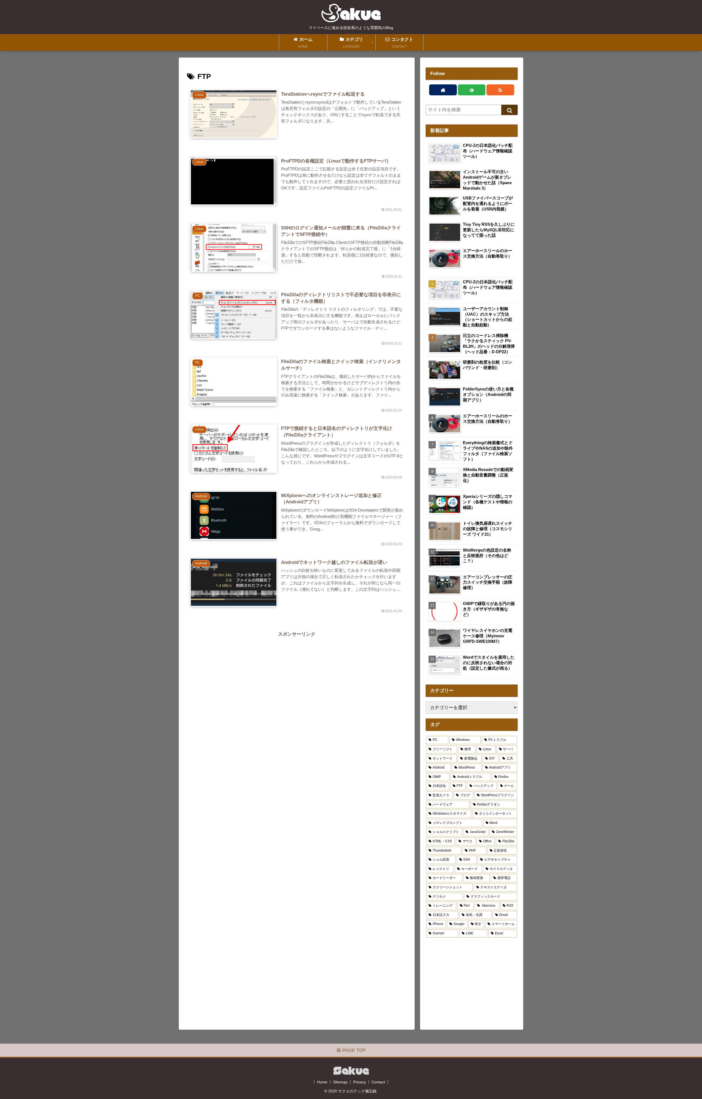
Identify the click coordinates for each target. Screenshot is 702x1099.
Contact (378, 1082)
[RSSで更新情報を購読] (500, 89)
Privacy (359, 1082)
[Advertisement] (296, 677)
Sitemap (340, 1082)
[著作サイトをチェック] (443, 89)
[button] (509, 110)
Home (322, 1082)
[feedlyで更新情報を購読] (472, 89)
